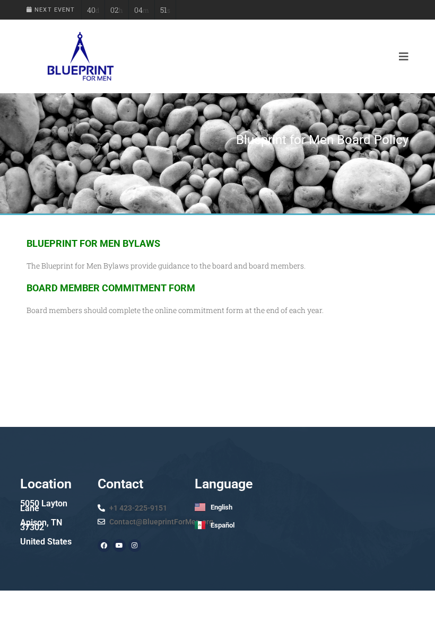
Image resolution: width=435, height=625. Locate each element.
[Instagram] (134, 545)
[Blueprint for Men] (80, 56)
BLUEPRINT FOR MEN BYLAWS (93, 243)
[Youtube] (119, 545)
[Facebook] (104, 545)
